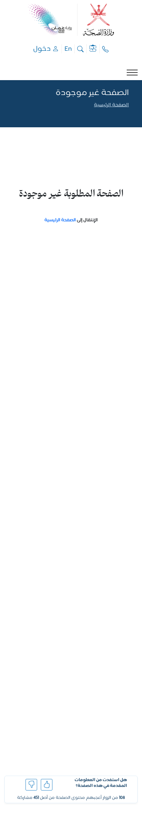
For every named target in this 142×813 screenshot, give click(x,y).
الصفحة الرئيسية (111, 105)
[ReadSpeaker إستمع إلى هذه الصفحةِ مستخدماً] (128, 114)
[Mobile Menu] (132, 72)
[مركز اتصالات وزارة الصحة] (105, 48)
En (68, 48)
